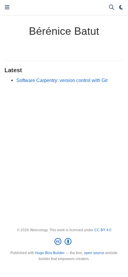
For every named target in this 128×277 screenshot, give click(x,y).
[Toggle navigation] (7, 7)
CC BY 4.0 (102, 230)
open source (94, 253)
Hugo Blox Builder (50, 253)
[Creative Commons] (64, 241)
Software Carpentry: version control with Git (61, 80)
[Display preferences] (121, 7)
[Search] (111, 7)
